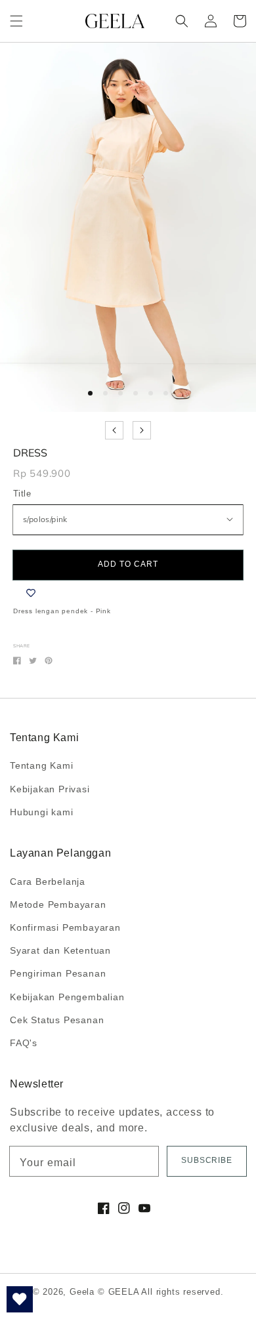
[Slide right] (142, 430)
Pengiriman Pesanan (58, 973)
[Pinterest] (49, 660)
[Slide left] (114, 430)
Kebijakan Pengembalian (67, 997)
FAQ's (23, 1043)
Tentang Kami (42, 765)
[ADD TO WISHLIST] (31, 593)
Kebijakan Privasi (50, 789)
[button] (16, 21)
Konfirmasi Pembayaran (65, 927)
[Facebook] (17, 660)
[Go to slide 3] (120, 393)
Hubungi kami (42, 812)
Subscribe (207, 1160)
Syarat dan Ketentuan (60, 950)
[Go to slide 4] (135, 393)
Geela (82, 1292)
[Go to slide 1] (90, 393)
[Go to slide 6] (165, 393)
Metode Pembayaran (58, 904)
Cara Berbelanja (47, 881)
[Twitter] (33, 660)
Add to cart (128, 564)
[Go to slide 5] (150, 393)
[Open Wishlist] (20, 1299)
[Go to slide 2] (105, 393)
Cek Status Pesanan (57, 1020)
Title (22, 493)
